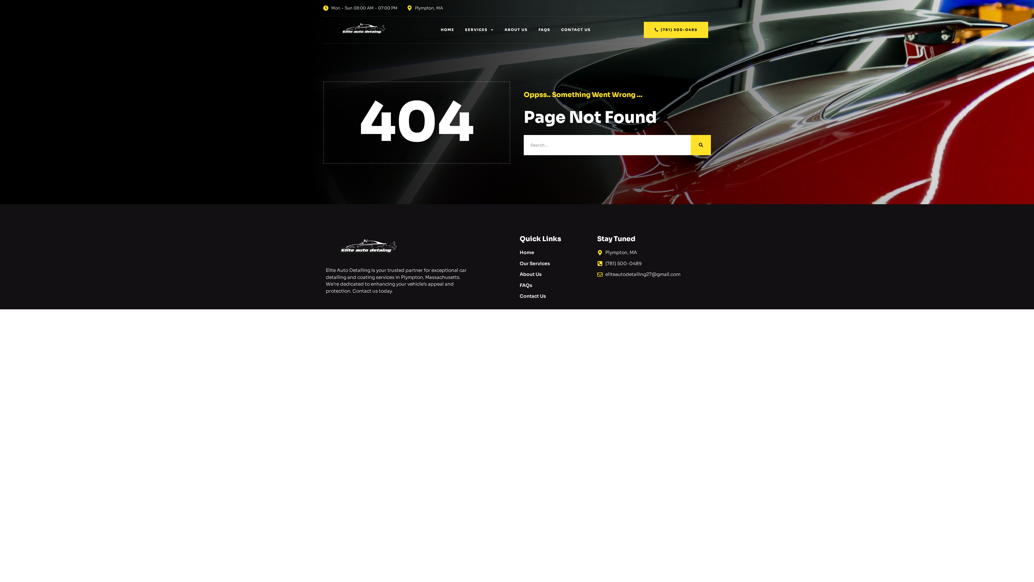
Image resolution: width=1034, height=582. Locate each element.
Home (447, 29)
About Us (516, 29)
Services (476, 29)
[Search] (701, 145)
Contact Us (576, 29)
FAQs (544, 29)
